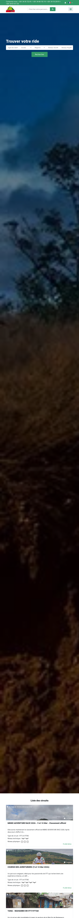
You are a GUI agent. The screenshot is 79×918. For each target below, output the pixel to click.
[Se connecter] (65, 3)
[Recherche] (52, 9)
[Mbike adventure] (10, 9)
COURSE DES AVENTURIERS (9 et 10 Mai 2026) (28, 867)
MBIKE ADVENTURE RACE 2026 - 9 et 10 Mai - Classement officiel (37, 823)
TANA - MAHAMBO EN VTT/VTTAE (23, 911)
